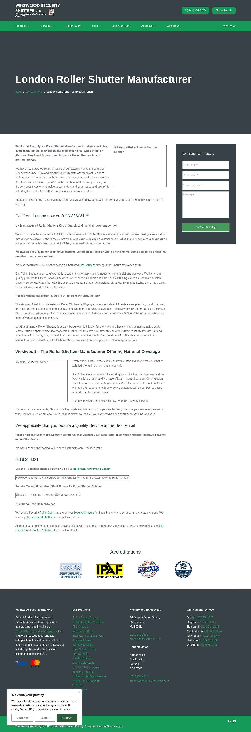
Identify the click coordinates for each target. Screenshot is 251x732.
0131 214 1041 (210, 626)
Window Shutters (83, 644)
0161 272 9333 (197, 10)
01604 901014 (213, 631)
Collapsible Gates (83, 662)
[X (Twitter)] (234, 721)
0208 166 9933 (139, 676)
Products (20, 25)
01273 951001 (207, 622)
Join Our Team (121, 25)
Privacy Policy (83, 726)
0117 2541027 (204, 617)
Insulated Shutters (83, 671)
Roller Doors (47, 512)
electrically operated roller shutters (36, 631)
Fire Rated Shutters (41, 517)
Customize (22, 717)
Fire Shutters (87, 265)
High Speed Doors (84, 649)
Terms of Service (106, 726)
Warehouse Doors (83, 631)
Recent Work (73, 25)
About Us (146, 25)
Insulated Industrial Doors (88, 635)
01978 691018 (209, 644)
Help (95, 25)
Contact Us (226, 10)
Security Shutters (83, 512)
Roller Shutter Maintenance (89, 676)
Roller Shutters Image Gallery (92, 468)
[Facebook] (229, 721)
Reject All (45, 717)
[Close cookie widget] (79, 692)
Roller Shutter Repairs (86, 680)
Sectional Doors (82, 640)
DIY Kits (77, 685)
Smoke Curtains (41, 530)
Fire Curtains (80, 653)
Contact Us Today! (206, 227)
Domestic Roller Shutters (88, 622)
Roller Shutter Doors (85, 617)
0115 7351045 (211, 635)
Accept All (67, 717)
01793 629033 (208, 640)
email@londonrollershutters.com (149, 681)
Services (45, 25)
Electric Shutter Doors (86, 667)
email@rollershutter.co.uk (145, 639)
